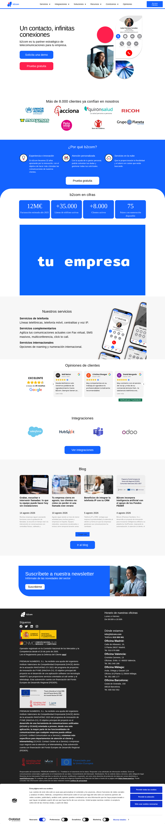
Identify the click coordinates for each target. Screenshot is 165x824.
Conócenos (111, 4)
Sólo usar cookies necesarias (146, 804)
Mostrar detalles (119, 820)
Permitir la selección (146, 797)
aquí (64, 654)
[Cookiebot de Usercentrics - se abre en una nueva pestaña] (14, 819)
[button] (143, 384)
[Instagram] (36, 626)
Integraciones (61, 4)
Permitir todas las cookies (146, 790)
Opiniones (127, 4)
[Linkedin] (31, 626)
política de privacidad (78, 780)
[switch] (64, 819)
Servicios (44, 4)
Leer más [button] (59, 394)
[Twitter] (26, 626)
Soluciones (79, 4)
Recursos (94, 4)
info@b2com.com (112, 634)
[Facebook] (21, 626)
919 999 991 (118, 637)
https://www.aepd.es (126, 778)
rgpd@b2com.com (27, 778)
